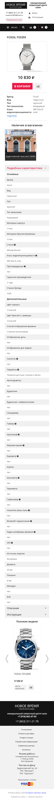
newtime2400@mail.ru (14, 15)
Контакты (26, 749)
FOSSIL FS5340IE (22, 673)
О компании (26, 729)
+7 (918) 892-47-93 (27, 716)
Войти (34, 13)
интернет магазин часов (36, 793)
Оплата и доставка (26, 733)
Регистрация (37, 17)
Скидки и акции (26, 737)
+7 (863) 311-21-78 (14, 12)
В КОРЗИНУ (22, 86)
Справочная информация (26, 741)
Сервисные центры (26, 745)
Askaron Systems (35, 797)
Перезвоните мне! (14, 20)
